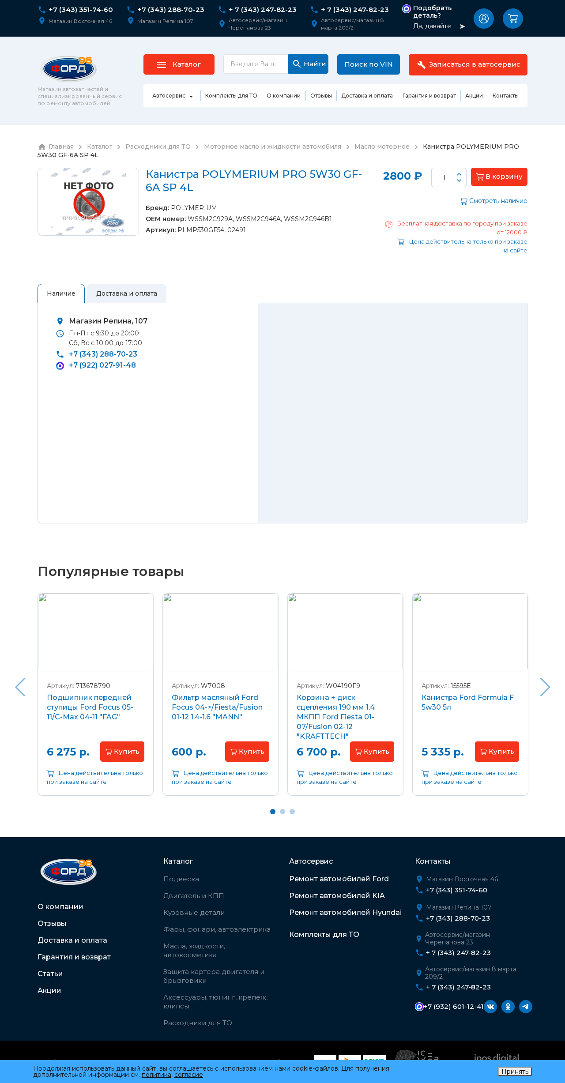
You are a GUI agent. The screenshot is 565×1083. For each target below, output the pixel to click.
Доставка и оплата (72, 940)
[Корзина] (513, 18)
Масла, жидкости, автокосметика (194, 950)
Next (545, 687)
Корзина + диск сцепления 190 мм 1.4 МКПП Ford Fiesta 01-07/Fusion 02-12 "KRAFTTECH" (336, 717)
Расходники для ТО (197, 1023)
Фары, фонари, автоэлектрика (217, 929)
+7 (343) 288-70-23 (170, 10)
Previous (20, 687)
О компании (60, 906)
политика (156, 1075)
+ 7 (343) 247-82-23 (263, 10)
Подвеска (181, 879)
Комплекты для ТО (324, 934)
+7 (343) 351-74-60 (81, 10)
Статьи (50, 974)
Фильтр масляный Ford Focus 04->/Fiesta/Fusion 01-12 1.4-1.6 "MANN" (217, 707)
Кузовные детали (194, 912)
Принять (514, 1071)
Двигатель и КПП (193, 895)
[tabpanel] (95, 701)
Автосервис (311, 861)
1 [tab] (272, 811)
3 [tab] (292, 811)
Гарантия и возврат (74, 957)
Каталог (178, 861)
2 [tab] (282, 811)
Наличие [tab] (61, 293)
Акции (49, 990)
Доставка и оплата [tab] (126, 293)
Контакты (433, 861)
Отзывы (52, 923)
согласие (188, 1075)
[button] (484, 18)
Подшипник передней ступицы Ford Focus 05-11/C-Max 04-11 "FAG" (90, 707)
